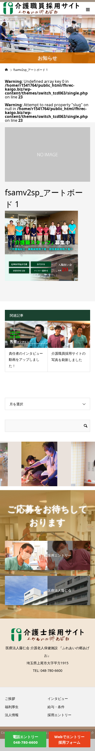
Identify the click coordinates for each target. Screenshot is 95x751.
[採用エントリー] (47, 542)
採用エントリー (59, 715)
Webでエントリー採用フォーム (69, 739)
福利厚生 (12, 706)
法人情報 (12, 715)
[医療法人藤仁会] (47, 578)
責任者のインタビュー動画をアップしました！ (26, 359)
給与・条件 (56, 706)
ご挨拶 (10, 698)
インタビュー (58, 698)
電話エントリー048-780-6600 (25, 739)
